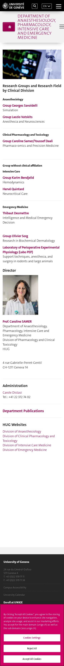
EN (45, 6)
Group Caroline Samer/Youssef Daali (28, 141)
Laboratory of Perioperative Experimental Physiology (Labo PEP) (31, 249)
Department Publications (23, 410)
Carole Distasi (12, 392)
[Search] (35, 6)
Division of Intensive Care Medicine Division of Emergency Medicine (27, 447)
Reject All (32, 648)
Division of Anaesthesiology (22, 431)
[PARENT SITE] (9, 26)
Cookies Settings (32, 637)
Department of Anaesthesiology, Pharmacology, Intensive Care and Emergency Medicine (37, 27)
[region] (32, 635)
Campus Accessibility (15, 587)
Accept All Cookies (32, 658)
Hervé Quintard (13, 189)
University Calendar (14, 594)
